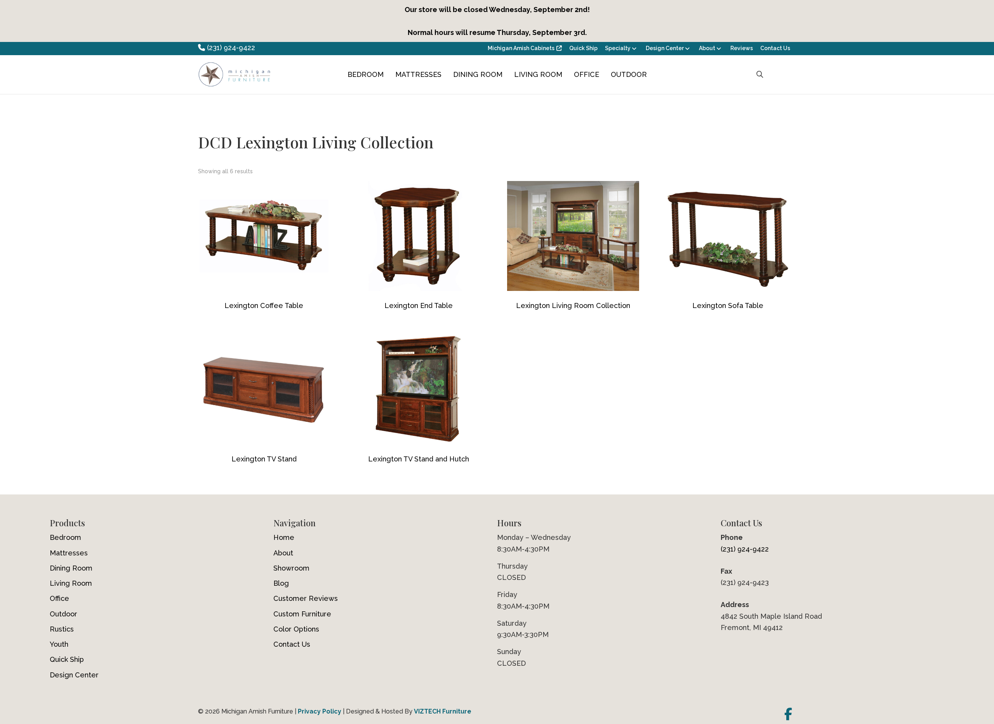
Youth (59, 644)
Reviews (741, 48)
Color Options (296, 629)
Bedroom (366, 74)
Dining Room (477, 74)
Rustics (62, 629)
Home (283, 537)
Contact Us (775, 48)
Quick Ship (583, 48)
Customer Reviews (305, 598)
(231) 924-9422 (230, 48)
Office (586, 74)
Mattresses (418, 74)
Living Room (538, 74)
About (707, 48)
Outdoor (629, 74)
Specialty (618, 48)
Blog (281, 583)
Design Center (665, 48)
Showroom (291, 568)
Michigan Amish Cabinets (521, 48)
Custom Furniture (302, 614)
